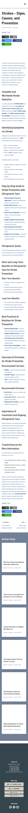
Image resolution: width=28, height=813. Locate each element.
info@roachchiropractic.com (15, 771)
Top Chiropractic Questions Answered (7, 525)
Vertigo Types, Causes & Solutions (21, 525)
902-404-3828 (15, 768)
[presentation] (14, 551)
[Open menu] (25, 4)
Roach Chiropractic (7, 27)
